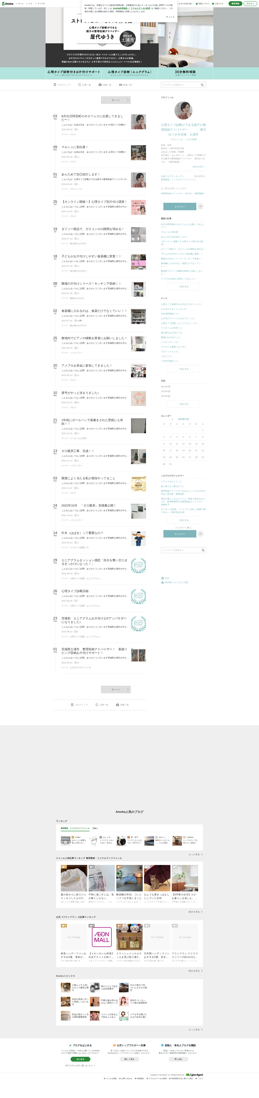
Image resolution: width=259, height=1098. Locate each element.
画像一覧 (107, 85)
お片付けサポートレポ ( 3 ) (173, 309)
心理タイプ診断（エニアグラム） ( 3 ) (179, 323)
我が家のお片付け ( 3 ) (171, 332)
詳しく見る (129, 1059)
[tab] (75, 828)
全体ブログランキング (171, 176)
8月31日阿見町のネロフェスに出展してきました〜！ (182, 226)
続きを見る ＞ (199, 166)
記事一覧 (86, 85)
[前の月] (172, 419)
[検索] (202, 85)
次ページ (116, 100)
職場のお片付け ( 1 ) (170, 337)
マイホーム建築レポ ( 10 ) (173, 347)
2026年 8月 (183, 419)
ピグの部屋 (191, 139)
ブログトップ (64, 85)
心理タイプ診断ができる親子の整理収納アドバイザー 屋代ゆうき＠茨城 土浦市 (183, 129)
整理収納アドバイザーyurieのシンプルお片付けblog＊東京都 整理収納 (183, 492)
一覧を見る (183, 286)
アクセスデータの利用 (158, 1078)
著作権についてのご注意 (176, 582)
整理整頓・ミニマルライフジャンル (178, 179)
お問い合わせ (126, 1078)
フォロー (181, 206)
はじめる (80, 1059)
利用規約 (140, 1078)
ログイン (250, 3)
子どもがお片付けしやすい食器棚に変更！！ (182, 254)
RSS (167, 578)
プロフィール (176, 139)
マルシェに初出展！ (170, 232)
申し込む (178, 1059)
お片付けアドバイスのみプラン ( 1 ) (178, 318)
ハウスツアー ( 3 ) (169, 342)
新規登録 (235, 3)
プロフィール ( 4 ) (169, 351)
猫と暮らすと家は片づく (172, 486)
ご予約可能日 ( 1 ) (169, 361)
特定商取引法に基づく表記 (182, 1078)
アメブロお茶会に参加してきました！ (179, 279)
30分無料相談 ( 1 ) (169, 313)
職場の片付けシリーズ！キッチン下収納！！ (182, 258)
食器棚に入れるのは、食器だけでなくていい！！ (181, 264)
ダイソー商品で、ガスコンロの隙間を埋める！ (183, 249)
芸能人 (95, 828)
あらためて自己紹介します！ (174, 237)
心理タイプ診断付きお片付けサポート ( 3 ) (181, 304)
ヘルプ (200, 1078)
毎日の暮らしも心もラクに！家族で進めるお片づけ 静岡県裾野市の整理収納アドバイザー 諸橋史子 (183, 502)
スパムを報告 (111, 1078)
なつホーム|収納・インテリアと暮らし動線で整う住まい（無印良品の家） (183, 510)
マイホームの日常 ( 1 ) (171, 328)
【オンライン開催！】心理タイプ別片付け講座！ (182, 243)
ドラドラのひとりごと (171, 481)
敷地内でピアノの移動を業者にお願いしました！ (182, 272)
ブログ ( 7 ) (166, 356)
